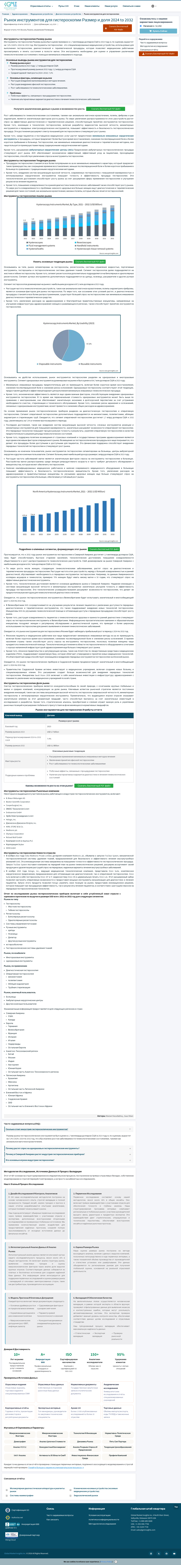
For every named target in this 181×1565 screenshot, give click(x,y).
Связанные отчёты (149, 49)
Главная (5, 14)
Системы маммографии (21, 1495)
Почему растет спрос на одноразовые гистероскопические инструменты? (43, 1148)
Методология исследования (153, 46)
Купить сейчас (160, 31)
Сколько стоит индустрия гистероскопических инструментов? (37, 1129)
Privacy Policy (106, 1561)
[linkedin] (150, 1553)
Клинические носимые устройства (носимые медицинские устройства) (96, 1490)
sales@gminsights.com (145, 1530)
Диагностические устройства (68, 14)
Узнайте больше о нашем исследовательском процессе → (56, 1467)
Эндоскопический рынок (86, 1495)
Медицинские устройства (42, 14)
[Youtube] (174, 1553)
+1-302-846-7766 (142, 1524)
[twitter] (158, 1553)
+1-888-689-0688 (145, 1521)
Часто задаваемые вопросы (153, 42)
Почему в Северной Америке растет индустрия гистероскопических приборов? (45, 1154)
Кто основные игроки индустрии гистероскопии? (30, 1160)
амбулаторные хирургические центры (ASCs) (51, 150)
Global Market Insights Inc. (15, 1553)
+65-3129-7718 (142, 1527)
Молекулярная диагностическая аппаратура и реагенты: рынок (37, 1490)
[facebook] (166, 1553)
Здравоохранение (20, 14)
